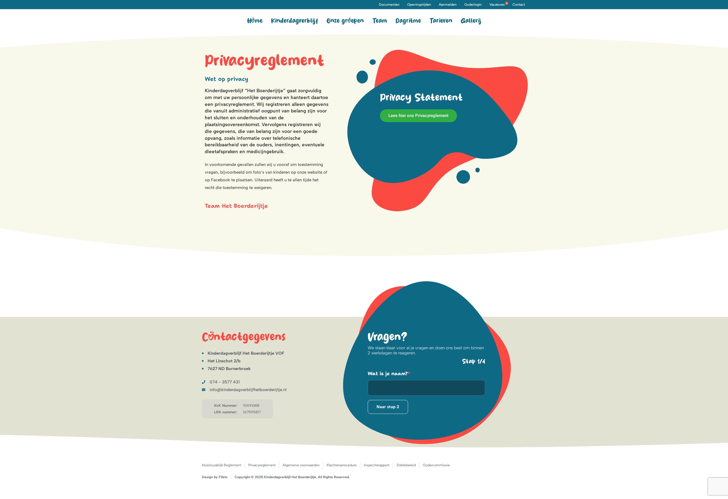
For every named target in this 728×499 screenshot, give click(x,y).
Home (254, 21)
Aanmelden (448, 4)
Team (379, 21)
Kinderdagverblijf (294, 21)
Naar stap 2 (388, 406)
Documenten (389, 4)
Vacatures (498, 4)
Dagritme (408, 21)
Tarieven (440, 21)
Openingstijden (419, 4)
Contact (518, 4)
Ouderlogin (473, 4)
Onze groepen (345, 21)
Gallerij (471, 21)
